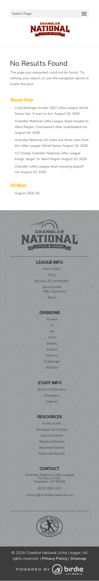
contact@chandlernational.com (50, 495)
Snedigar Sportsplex (52, 429)
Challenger (51, 361)
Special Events (52, 435)
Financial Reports (52, 453)
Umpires (52, 401)
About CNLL (52, 269)
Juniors (52, 349)
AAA (52, 337)
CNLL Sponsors (54, 291)
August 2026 (24, 193)
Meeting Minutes (52, 441)
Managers (52, 395)
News (52, 297)
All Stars (52, 367)
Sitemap (78, 558)
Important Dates (52, 447)
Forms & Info (52, 423)
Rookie (52, 319)
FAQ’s (52, 275)
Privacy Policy (54, 558)
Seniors (52, 355)
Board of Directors (52, 389)
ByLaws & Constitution (52, 281)
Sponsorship (52, 287)
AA (52, 331)
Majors (52, 343)
